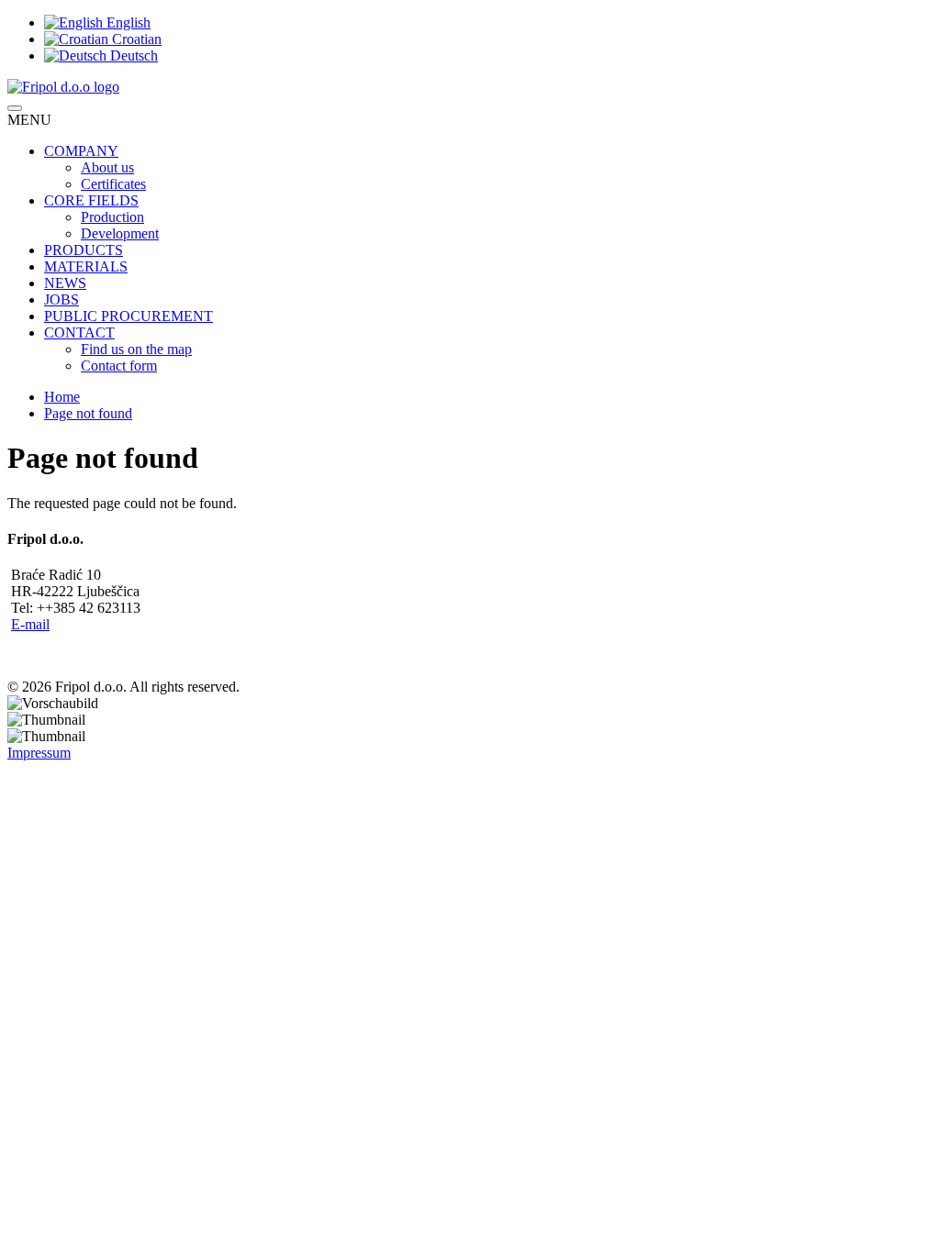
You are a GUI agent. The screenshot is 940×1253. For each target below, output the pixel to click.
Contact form (119, 365)
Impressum (39, 752)
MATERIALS (86, 266)
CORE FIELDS (91, 200)
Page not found (88, 413)
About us (107, 167)
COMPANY (81, 151)
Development (120, 233)
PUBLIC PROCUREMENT (128, 316)
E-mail (30, 624)
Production (112, 217)
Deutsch (132, 55)
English (127, 22)
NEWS (65, 283)
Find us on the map (136, 349)
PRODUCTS (83, 250)
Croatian (135, 39)
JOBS (61, 299)
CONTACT (79, 332)
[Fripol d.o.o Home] (63, 86)
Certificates (113, 184)
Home (62, 397)
